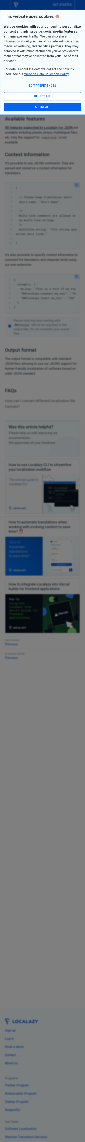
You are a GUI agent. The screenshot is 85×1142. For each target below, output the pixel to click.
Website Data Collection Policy (46, 74)
